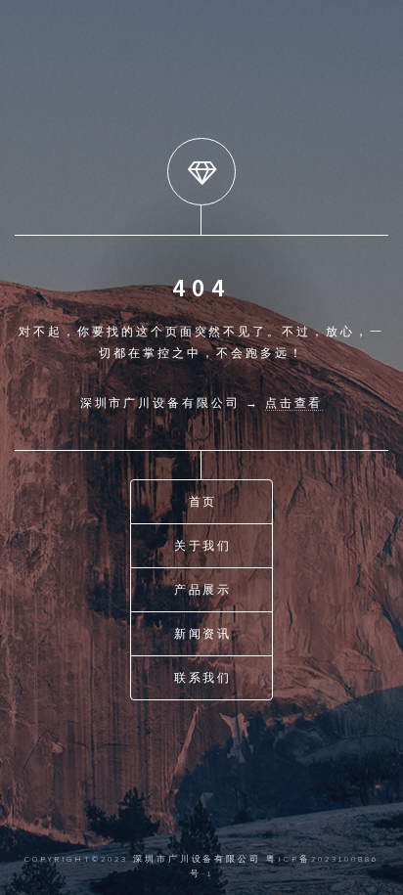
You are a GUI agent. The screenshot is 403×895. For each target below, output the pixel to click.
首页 (203, 501)
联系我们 (203, 677)
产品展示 (203, 589)
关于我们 (203, 545)
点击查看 (294, 402)
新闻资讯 (203, 633)
